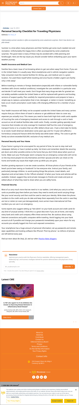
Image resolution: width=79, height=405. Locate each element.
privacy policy (40, 271)
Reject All (70, 401)
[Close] (76, 390)
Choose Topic (37, 8)
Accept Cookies (57, 401)
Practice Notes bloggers (48, 238)
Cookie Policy (15, 397)
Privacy (39, 344)
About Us (39, 332)
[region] (39, 396)
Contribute (39, 337)
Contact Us (40, 339)
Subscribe (67, 267)
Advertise (39, 335)
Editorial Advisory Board (39, 342)
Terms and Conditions (39, 346)
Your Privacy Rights (40, 351)
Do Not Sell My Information (40, 349)
